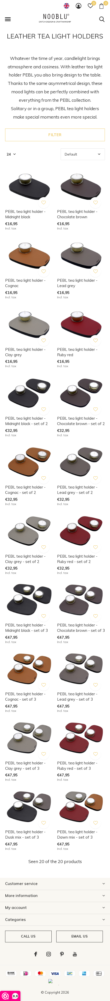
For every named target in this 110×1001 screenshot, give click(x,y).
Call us (28, 936)
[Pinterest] (62, 954)
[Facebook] (35, 954)
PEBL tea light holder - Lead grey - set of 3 (77, 696)
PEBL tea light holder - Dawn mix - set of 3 (77, 834)
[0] (101, 6)
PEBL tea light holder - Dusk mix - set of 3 (25, 834)
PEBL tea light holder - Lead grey (77, 283)
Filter (54, 134)
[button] (7, 19)
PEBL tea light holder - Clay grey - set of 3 (25, 766)
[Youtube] (75, 954)
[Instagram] (48, 954)
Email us (79, 936)
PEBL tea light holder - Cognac (25, 283)
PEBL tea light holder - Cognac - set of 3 (25, 696)
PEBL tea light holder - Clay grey (25, 352)
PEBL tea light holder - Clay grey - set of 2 (25, 559)
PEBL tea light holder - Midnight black (25, 214)
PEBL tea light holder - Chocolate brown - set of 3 (81, 628)
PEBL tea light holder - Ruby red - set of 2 (77, 559)
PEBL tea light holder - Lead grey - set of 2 (77, 490)
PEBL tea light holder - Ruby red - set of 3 (77, 766)
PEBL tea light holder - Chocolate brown (77, 214)
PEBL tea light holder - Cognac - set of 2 (25, 490)
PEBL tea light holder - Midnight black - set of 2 (26, 421)
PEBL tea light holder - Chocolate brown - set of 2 (81, 421)
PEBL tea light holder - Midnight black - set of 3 (26, 628)
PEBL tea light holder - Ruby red (77, 352)
